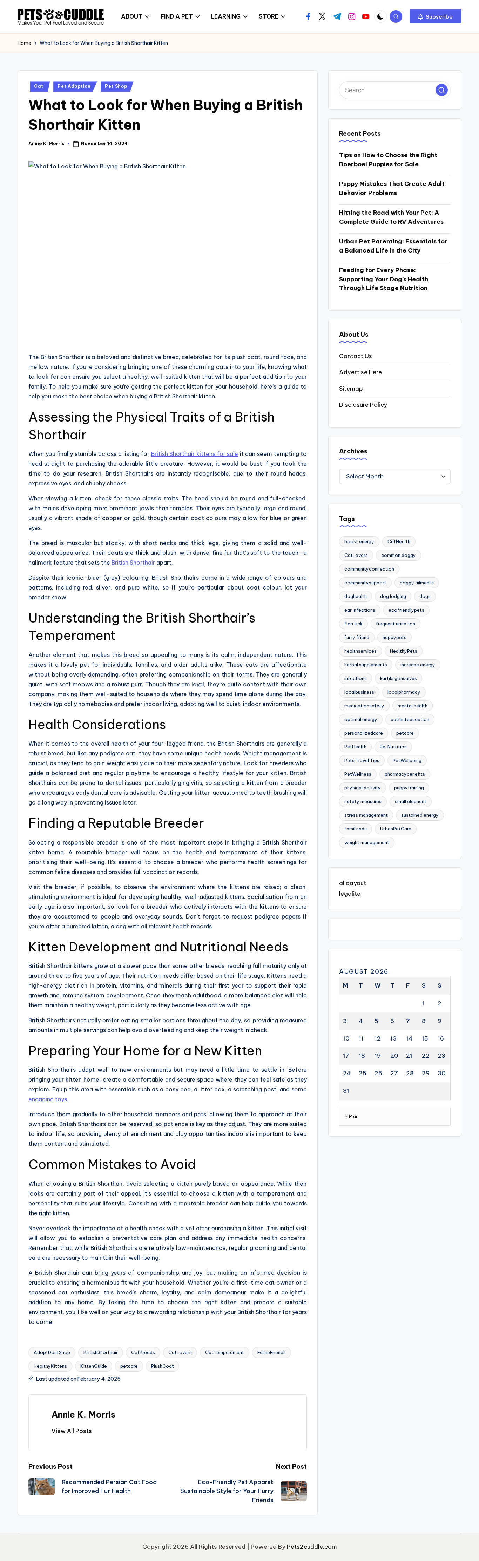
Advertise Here (360, 372)
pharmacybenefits (405, 774)
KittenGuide (93, 1366)
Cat (38, 86)
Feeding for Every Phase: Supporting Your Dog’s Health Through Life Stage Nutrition (383, 279)
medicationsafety (364, 706)
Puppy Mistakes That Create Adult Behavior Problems (392, 188)
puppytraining (409, 788)
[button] (435, 16)
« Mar (351, 1116)
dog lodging (393, 596)
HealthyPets (403, 651)
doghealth (355, 596)
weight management (366, 843)
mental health (412, 706)
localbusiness (359, 692)
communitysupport (365, 583)
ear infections (359, 610)
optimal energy (360, 719)
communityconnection (369, 569)
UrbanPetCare (395, 829)
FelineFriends (271, 1352)
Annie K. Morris (83, 1414)
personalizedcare (363, 733)
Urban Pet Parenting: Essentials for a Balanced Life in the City (393, 246)
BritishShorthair (100, 1352)
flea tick (353, 624)
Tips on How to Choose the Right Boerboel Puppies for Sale (388, 160)
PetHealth (355, 747)
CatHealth (398, 542)
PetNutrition (393, 747)
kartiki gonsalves (398, 678)
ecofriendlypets (406, 610)
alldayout (352, 883)
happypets (394, 637)
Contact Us (355, 356)
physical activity (362, 788)
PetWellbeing (407, 760)
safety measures (363, 802)
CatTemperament (224, 1352)
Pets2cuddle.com (312, 1546)
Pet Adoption (74, 86)
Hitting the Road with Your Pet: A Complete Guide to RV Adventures (391, 217)
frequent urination (395, 624)
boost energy (359, 542)
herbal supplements (365, 665)
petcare (129, 1366)
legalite (349, 893)
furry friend (356, 637)
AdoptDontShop (52, 1352)
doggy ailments (417, 583)
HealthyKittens (50, 1366)
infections (355, 678)
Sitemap (351, 388)
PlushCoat (162, 1366)
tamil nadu (355, 829)
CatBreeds (143, 1352)
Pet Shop (116, 86)
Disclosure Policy (363, 405)
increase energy (417, 665)
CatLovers (180, 1352)
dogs (425, 596)
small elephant (410, 802)
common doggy (398, 555)
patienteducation (410, 719)
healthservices (360, 651)
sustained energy (420, 815)
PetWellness (357, 774)
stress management (366, 815)
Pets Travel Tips (361, 760)
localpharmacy (403, 692)
